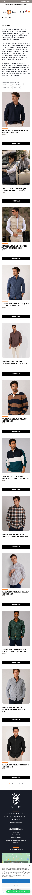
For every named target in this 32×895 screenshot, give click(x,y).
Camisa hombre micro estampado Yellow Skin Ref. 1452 (14, 709)
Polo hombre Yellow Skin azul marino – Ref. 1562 (16, 132)
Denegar (16, 885)
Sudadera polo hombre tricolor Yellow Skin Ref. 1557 (15, 478)
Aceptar (16, 881)
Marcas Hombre (16, 84)
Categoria (4, 84)
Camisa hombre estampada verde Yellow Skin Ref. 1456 (14, 651)
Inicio (5, 17)
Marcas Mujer (5, 87)
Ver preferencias (16, 889)
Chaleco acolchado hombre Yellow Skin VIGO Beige (14, 247)
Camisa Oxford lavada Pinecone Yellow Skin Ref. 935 (15, 362)
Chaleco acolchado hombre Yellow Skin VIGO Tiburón (14, 189)
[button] (29, 865)
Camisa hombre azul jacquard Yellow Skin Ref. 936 (15, 305)
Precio (15, 87)
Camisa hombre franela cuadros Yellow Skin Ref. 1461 (15, 535)
